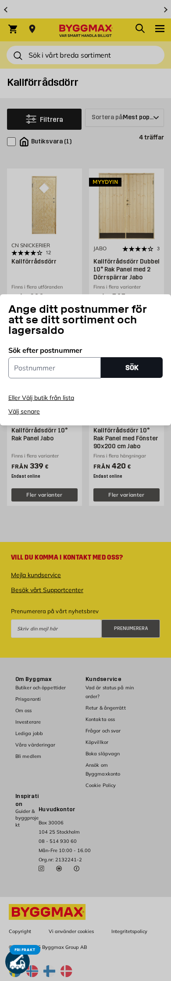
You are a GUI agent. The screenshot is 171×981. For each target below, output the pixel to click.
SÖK (132, 367)
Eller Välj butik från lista (41, 398)
